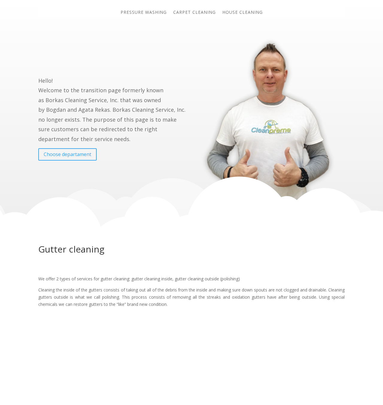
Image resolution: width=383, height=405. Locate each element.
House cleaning (242, 12)
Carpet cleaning (194, 12)
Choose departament (67, 154)
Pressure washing (144, 12)
